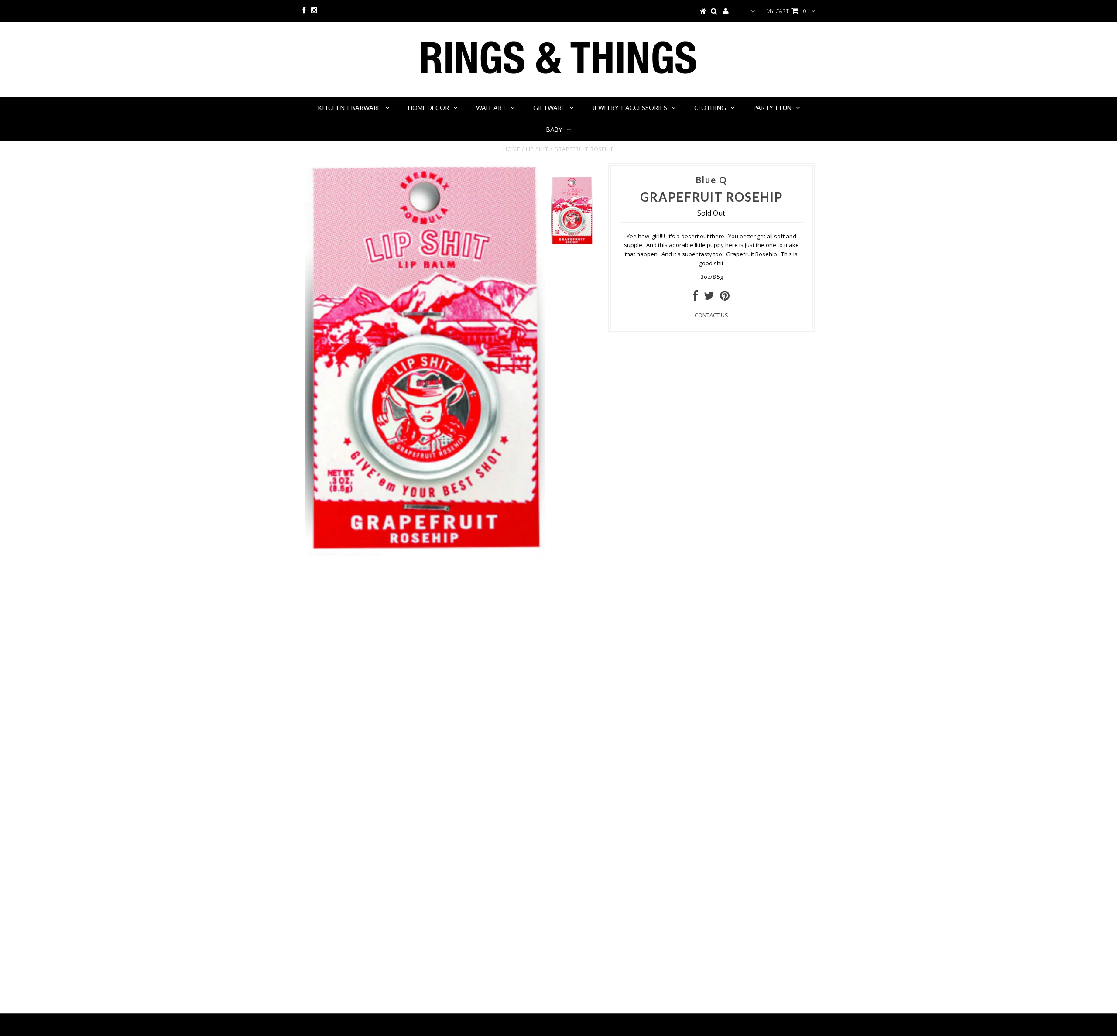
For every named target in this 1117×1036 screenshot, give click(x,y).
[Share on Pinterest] (725, 298)
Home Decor (428, 107)
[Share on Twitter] (709, 298)
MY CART (786, 11)
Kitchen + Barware (349, 107)
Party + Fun (772, 107)
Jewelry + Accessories (629, 107)
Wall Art (491, 107)
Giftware (549, 107)
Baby (554, 129)
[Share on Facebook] (695, 298)
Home (511, 149)
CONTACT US (711, 315)
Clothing (710, 107)
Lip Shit (537, 149)
